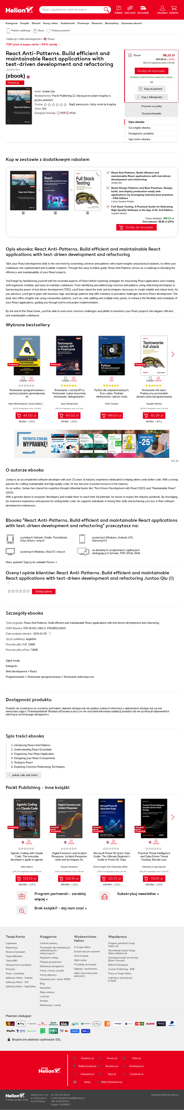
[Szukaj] (106, 9)
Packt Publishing (62, 95)
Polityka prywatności (50, 962)
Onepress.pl (87, 1058)
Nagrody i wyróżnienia (85, 968)
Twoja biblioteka (14, 956)
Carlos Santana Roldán (122, 201)
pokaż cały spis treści (25, 775)
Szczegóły (139, 127)
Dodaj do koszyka (151, 71)
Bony (41, 30)
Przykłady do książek (85, 964)
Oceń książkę (81, 956)
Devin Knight (99, 867)
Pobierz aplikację (20, 30)
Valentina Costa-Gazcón (154, 867)
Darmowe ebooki (131, 23)
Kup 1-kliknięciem (152, 97)
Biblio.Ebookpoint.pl (112, 1082)
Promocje (83, 23)
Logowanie (11, 943)
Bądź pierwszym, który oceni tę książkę (92, 104)
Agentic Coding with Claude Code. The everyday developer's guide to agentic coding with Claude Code (27, 858)
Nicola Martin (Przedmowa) (42, 404)
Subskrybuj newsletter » (138, 894)
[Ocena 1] (45, 104)
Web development (16, 671)
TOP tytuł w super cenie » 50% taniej (31, 44)
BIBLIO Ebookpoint (118, 965)
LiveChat (44, 996)
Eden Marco (27, 867)
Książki (24, 23)
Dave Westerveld (69, 404)
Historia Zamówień (15, 952)
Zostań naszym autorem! (87, 951)
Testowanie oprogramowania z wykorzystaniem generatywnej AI (27, 393)
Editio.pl (136, 1058)
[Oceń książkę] (55, 104)
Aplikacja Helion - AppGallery (21, 986)
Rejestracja (11, 947)
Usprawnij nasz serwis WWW (55, 979)
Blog (42, 983)
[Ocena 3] (53, 104)
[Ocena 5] (61, 104)
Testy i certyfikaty (15, 973)
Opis (136, 121)
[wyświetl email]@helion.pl (71, 1098)
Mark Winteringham (17, 404)
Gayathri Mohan (119, 213)
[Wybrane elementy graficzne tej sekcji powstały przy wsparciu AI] (177, 461)
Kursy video (50, 23)
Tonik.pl (174, 1095)
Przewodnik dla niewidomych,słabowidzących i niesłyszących (55, 950)
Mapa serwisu (47, 992)
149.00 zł (114, 416)
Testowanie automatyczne (78, 676)
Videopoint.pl (87, 1074)
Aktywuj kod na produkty (18, 965)
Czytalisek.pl (136, 1074)
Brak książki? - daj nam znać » (60, 908)
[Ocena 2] (49, 104)
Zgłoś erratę (13, 660)
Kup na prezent (153, 88)
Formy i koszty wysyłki (52, 970)
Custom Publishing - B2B (121, 969)
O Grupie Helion (82, 947)
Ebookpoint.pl (136, 1066)
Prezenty (10, 969)
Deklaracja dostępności (52, 966)
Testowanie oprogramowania (44, 676)
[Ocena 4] (57, 104)
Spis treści (139, 139)
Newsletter (45, 988)
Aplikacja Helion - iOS (17, 982)
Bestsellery (112, 23)
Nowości (97, 23)
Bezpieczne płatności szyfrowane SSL (36, 1039)
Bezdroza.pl (112, 1066)
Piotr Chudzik (111, 404)
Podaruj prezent (61, 30)
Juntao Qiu (48, 91)
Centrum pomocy (49, 943)
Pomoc (50, 562)
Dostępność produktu (141, 133)
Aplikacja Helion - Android (19, 977)
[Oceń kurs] (19, 591)
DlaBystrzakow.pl (87, 1066)
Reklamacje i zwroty (50, 1005)
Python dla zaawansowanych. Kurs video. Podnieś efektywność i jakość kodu (111, 393)
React (33, 671)
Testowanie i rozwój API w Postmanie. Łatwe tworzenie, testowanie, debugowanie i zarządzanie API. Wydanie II (69, 395)
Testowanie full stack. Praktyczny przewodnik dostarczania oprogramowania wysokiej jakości (154, 395)
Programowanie (15, 676)
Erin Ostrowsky (114, 867)
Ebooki (36, 23)
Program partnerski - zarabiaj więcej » (60, 896)
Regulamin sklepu (49, 957)
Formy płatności (48, 975)
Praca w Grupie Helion (119, 973)
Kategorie (12, 23)
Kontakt (44, 1001)
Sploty (87, 1082)
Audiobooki (68, 23)
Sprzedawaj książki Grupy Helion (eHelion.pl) (121, 952)
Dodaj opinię (44, 591)
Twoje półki (11, 960)
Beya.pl (112, 1074)
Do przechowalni (151, 113)
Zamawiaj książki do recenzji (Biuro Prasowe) (123, 959)
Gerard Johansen (69, 867)
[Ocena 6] (65, 104)
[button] (172, 354)
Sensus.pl (112, 1058)
